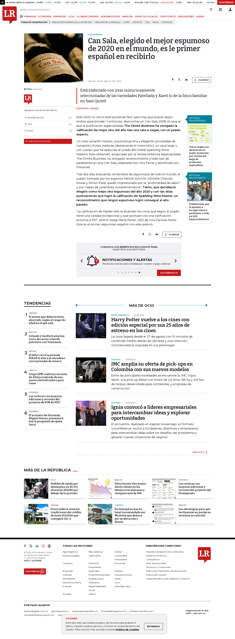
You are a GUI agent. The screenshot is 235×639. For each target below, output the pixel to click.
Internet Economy (72, 582)
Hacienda (33, 392)
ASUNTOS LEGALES (146, 16)
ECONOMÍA (44, 16)
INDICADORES (186, 16)
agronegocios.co (60, 611)
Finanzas (67, 575)
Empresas (68, 571)
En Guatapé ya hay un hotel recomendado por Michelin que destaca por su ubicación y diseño (130, 515)
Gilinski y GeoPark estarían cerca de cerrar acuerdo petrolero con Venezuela (47, 339)
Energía (33, 332)
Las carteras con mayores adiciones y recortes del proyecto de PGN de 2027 (45, 399)
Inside (118, 578)
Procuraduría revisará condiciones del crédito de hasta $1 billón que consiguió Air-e (66, 514)
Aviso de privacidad (156, 563)
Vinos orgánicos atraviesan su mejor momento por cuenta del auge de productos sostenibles (199, 156)
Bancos (183, 505)
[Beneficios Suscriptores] (220, 9)
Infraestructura (96, 578)
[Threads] (50, 546)
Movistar (137, 22)
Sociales (67, 594)
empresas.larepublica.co (85, 611)
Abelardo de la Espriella (107, 22)
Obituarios (94, 582)
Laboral (33, 313)
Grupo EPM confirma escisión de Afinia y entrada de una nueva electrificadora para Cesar (48, 379)
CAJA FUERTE (168, 16)
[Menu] (21, 16)
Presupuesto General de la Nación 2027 (72, 22)
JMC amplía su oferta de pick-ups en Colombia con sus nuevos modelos (152, 366)
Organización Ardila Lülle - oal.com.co (197, 612)
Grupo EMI (167, 22)
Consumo (68, 563)
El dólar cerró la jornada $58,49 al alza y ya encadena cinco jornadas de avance (47, 358)
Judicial (55, 505)
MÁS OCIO (198, 452)
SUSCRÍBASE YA (169, 272)
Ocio (117, 582)
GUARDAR (203, 80)
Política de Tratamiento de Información (166, 571)
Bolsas (32, 351)
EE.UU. (53, 480)
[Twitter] (179, 79)
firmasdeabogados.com (113, 611)
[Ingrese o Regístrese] (230, 9)
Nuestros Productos (156, 555)
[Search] (211, 9)
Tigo (147, 22)
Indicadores (69, 578)
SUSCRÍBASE (226, 2)
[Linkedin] (186, 79)
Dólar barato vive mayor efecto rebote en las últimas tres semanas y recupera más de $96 (130, 488)
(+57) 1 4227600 (32, 560)
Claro (126, 22)
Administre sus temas (39, 141)
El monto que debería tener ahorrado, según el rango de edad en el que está (47, 319)
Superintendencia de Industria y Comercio (168, 578)
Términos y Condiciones (158, 567)
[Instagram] (44, 546)
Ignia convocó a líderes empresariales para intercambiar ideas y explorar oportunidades (153, 412)
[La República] (9, 15)
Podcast (67, 586)
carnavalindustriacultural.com (39, 615)
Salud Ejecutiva (122, 586)
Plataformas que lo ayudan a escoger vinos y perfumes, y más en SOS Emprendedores (199, 212)
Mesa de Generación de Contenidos (165, 551)
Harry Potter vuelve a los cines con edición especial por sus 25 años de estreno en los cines (150, 325)
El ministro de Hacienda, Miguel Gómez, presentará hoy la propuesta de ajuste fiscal (46, 420)
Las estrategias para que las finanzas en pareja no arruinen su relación (195, 512)
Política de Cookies (127, 629)
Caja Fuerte (95, 555)
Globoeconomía (123, 575)
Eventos (119, 571)
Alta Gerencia (96, 551)
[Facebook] (172, 79)
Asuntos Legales (71, 555)
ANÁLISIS (127, 16)
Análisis (118, 551)
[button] (80, 261)
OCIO (71, 16)
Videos (92, 594)
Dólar (156, 22)
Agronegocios (70, 551)
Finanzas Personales (99, 575)
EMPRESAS (60, 16)
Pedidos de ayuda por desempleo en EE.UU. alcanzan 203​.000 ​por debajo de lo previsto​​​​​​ (64, 488)
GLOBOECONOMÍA (87, 16)
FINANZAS (30, 16)
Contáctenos (153, 559)
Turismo (119, 505)
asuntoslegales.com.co (36, 611)
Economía (120, 563)
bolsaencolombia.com (141, 611)
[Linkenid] (38, 546)
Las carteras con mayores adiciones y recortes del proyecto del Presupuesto (195, 488)
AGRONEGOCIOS (110, 16)
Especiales (94, 571)
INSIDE (200, 16)
